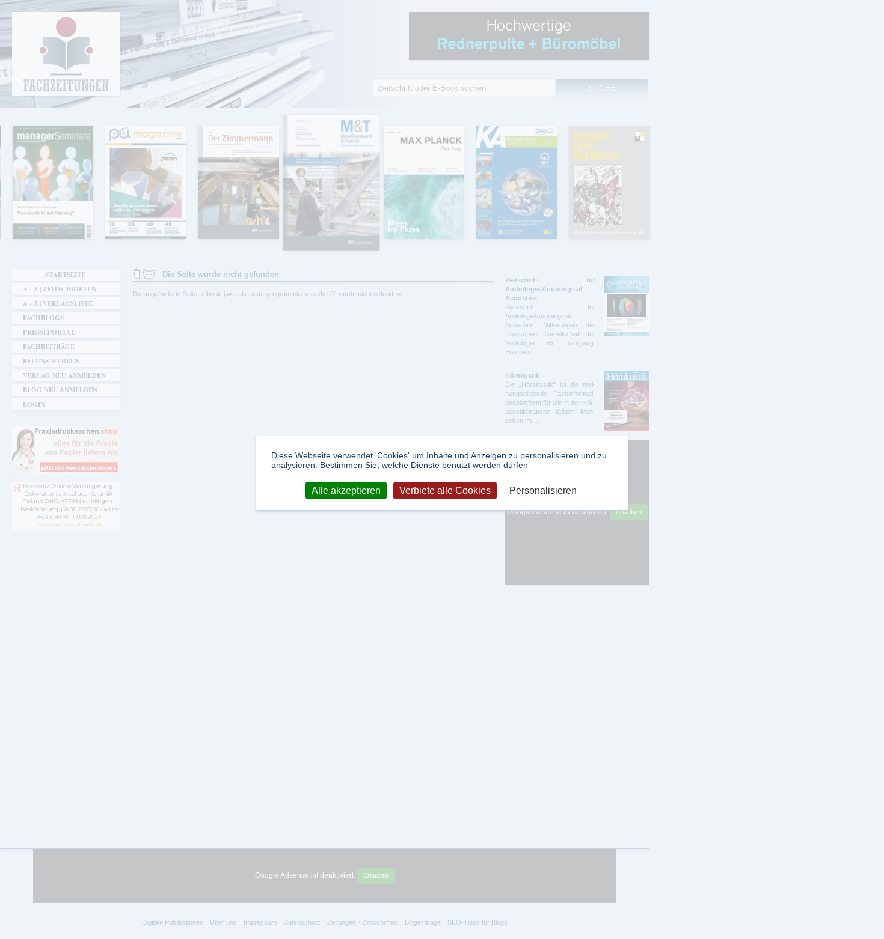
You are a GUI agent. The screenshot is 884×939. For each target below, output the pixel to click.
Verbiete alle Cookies (445, 490)
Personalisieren (543, 490)
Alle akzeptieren (346, 490)
